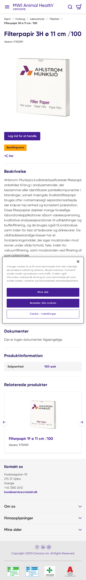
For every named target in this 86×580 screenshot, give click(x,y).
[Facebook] (37, 547)
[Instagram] (49, 547)
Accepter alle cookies (43, 302)
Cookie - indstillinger (43, 313)
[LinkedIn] (43, 547)
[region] (43, 290)
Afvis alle (43, 292)
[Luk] (78, 261)
